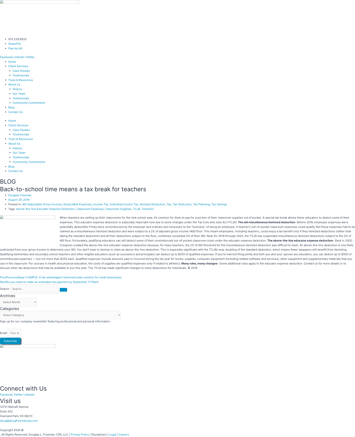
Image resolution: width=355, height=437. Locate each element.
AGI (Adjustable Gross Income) (42, 204)
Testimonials (21, 75)
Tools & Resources (20, 80)
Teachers (148, 209)
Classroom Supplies (118, 209)
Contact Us (15, 112)
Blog (11, 107)
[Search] (63, 290)
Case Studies (21, 70)
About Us (14, 84)
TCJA (136, 209)
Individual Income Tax (124, 204)
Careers (124, 434)
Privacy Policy (80, 434)
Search (4, 289)
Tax (169, 204)
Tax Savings (219, 204)
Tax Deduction (182, 204)
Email (4, 333)
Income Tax (100, 204)
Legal (112, 434)
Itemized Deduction (152, 204)
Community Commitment (29, 102)
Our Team (19, 93)
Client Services (18, 66)
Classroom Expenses (90, 209)
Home (12, 61)
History (17, 89)
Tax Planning (201, 204)
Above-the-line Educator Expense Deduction (45, 209)
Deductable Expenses (77, 204)
